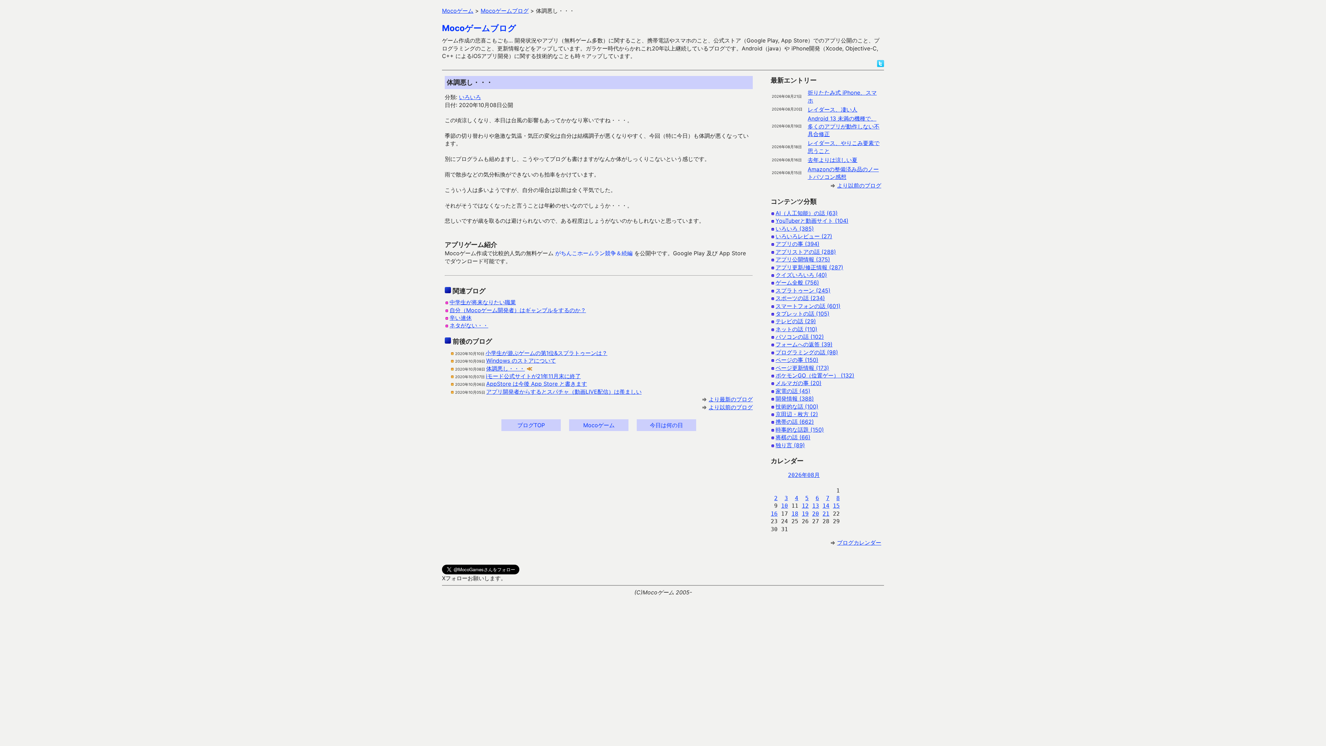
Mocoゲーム (599, 425)
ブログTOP (531, 425)
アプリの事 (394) (797, 243)
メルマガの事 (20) (798, 383)
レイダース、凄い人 (832, 109)
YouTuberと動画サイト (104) (812, 220)
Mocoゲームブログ (479, 28)
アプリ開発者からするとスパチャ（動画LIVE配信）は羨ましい (564, 391)
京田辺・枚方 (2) (797, 414)
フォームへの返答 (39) (804, 344)
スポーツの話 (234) (800, 298)
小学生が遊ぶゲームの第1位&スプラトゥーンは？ (546, 353)
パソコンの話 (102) (800, 336)
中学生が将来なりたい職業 (483, 302)
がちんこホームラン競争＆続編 (594, 253)
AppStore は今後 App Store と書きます (536, 383)
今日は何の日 (666, 425)
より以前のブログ (731, 407)
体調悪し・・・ (505, 368)
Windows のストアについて (521, 360)
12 (805, 506)
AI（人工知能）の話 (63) (807, 213)
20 (815, 513)
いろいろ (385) (795, 228)
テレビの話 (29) (796, 321)
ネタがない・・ (469, 325)
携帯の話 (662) (795, 421)
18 (794, 513)
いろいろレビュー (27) (804, 236)
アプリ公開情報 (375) (803, 259)
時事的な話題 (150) (800, 429)
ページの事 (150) (797, 359)
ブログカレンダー (859, 542)
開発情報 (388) (795, 398)
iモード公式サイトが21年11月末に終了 (533, 376)
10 (784, 506)
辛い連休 (461, 317)
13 (815, 506)
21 (826, 513)
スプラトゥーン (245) (803, 290)
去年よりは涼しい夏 (832, 159)
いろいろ (470, 97)
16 (774, 513)
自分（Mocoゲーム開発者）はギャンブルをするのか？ (518, 310)
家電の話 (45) (793, 391)
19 (805, 513)
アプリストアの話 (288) (806, 251)
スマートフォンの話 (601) (808, 306)
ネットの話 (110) (796, 329)
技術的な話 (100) (797, 406)
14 (826, 506)
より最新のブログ (731, 399)
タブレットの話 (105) (802, 313)
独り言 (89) (790, 445)
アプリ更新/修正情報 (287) (809, 267)
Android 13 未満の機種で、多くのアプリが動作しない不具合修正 (844, 126)
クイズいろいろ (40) (801, 274)
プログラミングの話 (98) (807, 352)
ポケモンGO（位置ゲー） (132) (815, 375)
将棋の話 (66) (793, 437)
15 (836, 506)
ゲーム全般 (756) (797, 282)
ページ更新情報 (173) (802, 367)
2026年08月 (804, 475)
